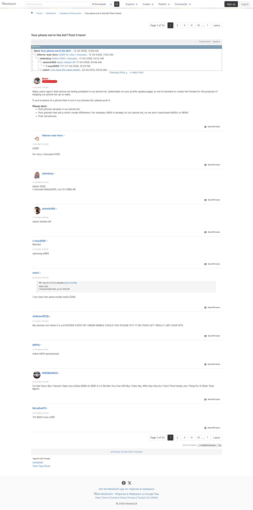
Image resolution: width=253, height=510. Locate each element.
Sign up (231, 4)
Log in (245, 4)
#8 (219, 343)
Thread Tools (204, 42)
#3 (219, 172)
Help (97, 497)
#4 (219, 207)
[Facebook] (124, 482)
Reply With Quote (214, 127)
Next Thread (135, 452)
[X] (129, 482)
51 (198, 25)
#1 (219, 77)
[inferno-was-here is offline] (37, 137)
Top (219, 445)
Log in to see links (70, 283)
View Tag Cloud (41, 465)
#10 (219, 406)
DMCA (154, 497)
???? (62, 66)
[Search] (116, 4)
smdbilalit (38, 462)
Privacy (132, 497)
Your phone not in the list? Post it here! (58, 35)
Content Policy (118, 497)
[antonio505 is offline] (37, 210)
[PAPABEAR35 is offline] (37, 375)
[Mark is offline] (37, 80)
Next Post (137, 72)
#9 (219, 371)
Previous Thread (119, 452)
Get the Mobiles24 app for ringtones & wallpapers (126, 488)
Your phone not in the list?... (57, 50)
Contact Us (143, 497)
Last (215, 25)
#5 (219, 239)
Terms (105, 497)
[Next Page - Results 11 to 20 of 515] (207, 25)
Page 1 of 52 (158, 25)
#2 (219, 134)
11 (191, 25)
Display (215, 42)
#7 (219, 314)
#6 (219, 271)
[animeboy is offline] (37, 175)
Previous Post (117, 72)
